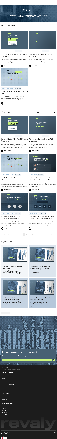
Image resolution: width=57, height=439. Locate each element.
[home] (3, 3)
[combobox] (4, 438)
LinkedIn (53, 432)
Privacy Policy (5, 432)
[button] (52, 3)
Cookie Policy (5, 435)
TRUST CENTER (5, 433)
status (3, 436)
